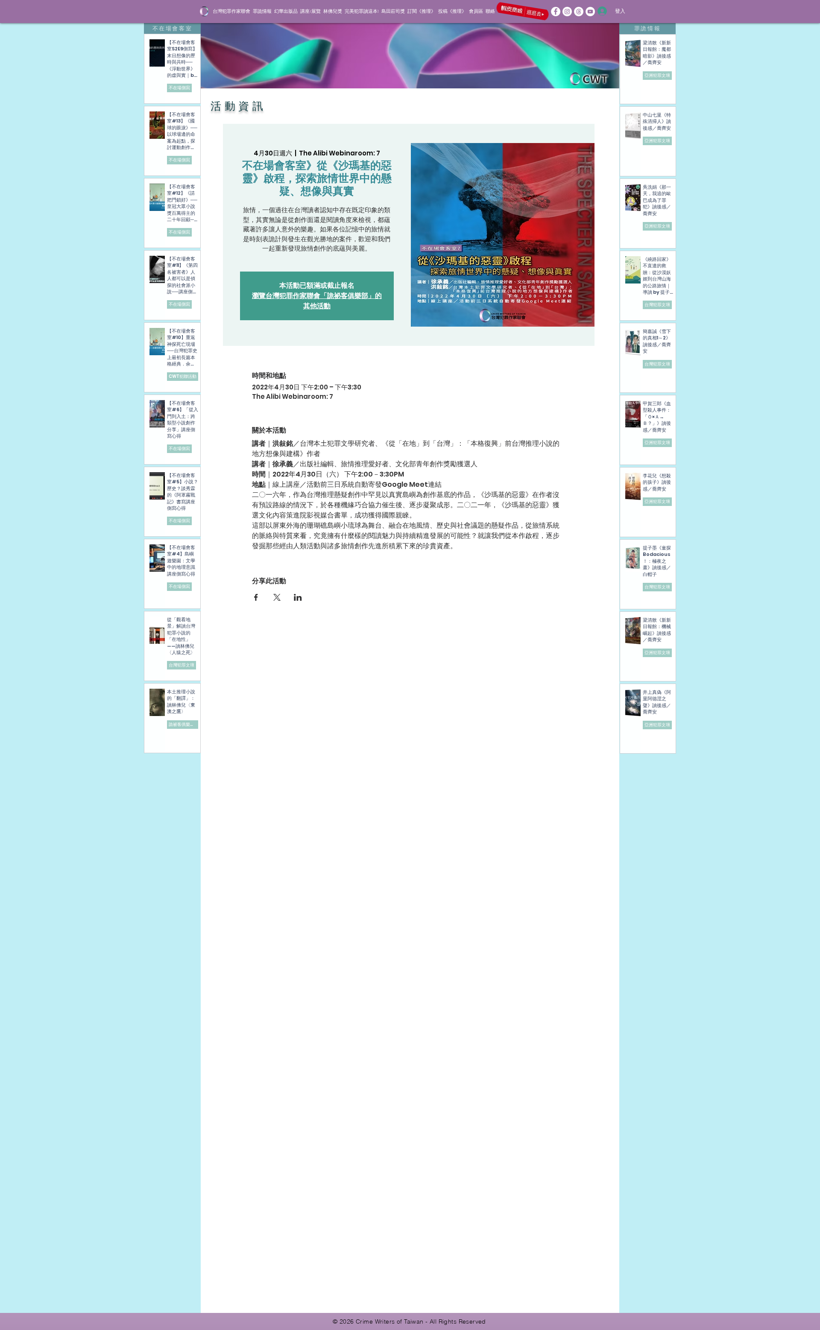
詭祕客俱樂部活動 (183, 724)
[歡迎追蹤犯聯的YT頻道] (590, 11)
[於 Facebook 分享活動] (256, 597)
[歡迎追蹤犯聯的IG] (567, 11)
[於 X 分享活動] (277, 597)
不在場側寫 (179, 88)
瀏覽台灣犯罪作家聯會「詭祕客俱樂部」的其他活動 (317, 301)
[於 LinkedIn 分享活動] (298, 597)
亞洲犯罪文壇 (657, 75)
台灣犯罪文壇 (181, 665)
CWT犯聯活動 (182, 376)
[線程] (578, 11)
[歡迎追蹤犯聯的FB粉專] (555, 11)
